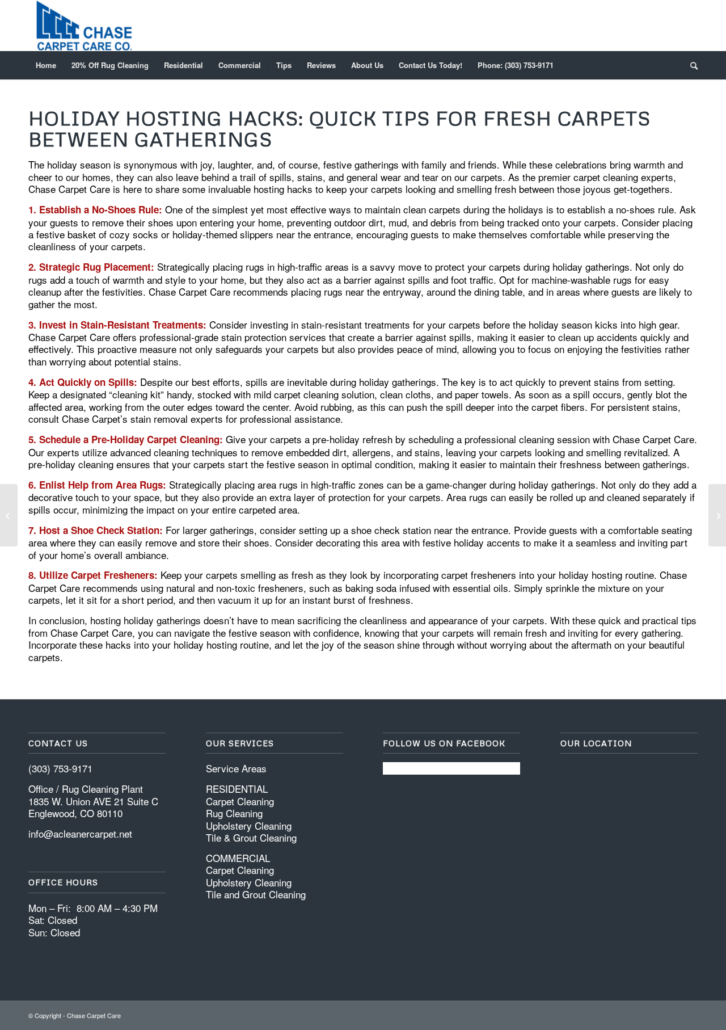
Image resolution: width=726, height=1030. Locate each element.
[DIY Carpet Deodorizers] (717, 515)
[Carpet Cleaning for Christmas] (9, 515)
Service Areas (236, 768)
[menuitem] (46, 65)
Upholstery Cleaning (249, 825)
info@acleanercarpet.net (80, 833)
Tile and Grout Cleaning (256, 894)
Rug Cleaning (234, 813)
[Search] (690, 65)
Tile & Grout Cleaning (251, 837)
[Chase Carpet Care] (84, 25)
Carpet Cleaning (240, 801)
